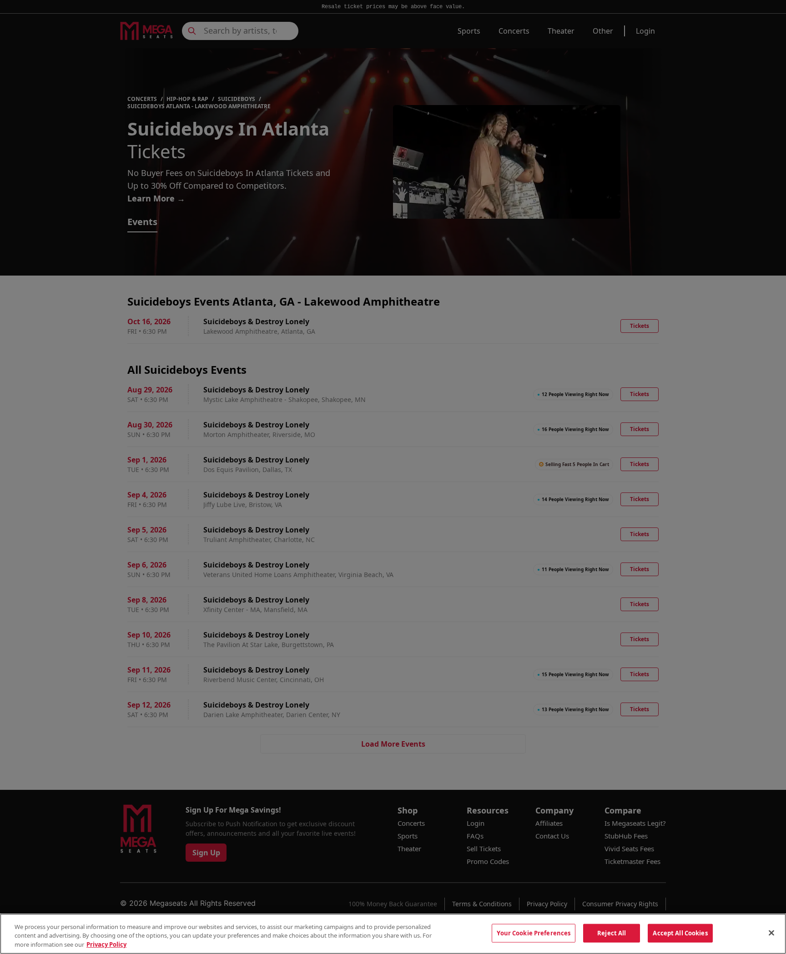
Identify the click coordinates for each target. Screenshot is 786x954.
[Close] (771, 933)
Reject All (611, 933)
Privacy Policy (106, 944)
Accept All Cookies (680, 933)
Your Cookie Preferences (533, 933)
